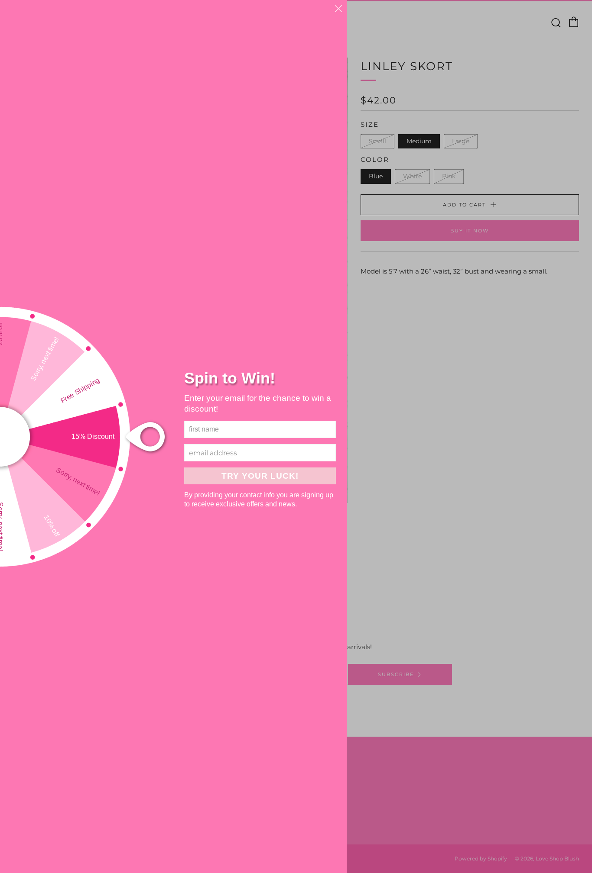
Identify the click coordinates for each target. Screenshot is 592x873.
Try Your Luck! (260, 475)
